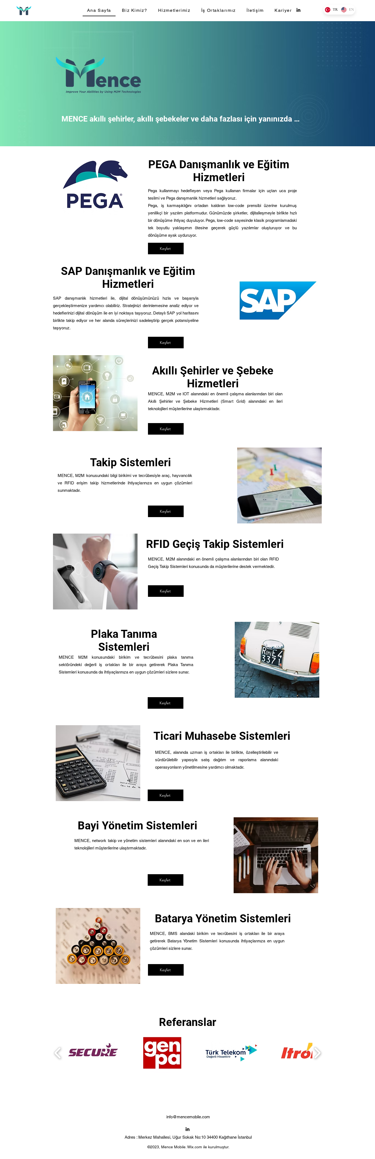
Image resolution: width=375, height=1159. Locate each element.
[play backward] (58, 1053)
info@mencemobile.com (188, 1116)
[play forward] (317, 1053)
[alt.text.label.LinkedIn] (298, 10)
